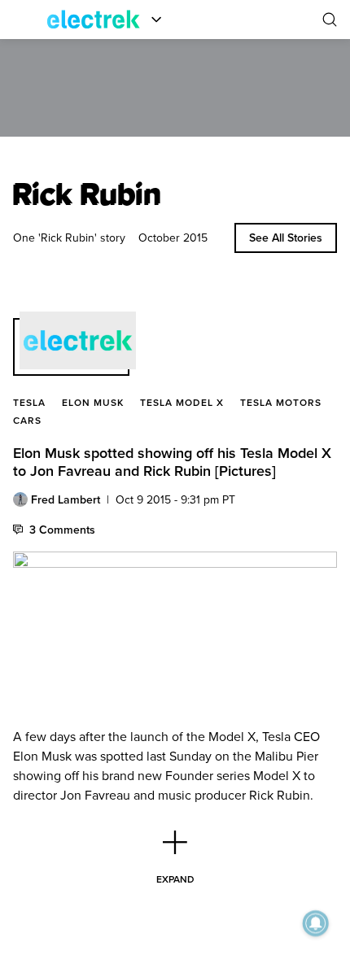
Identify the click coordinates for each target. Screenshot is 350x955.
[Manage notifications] (316, 923)
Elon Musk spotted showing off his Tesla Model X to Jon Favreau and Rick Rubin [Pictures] (172, 462)
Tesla (29, 402)
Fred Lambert (65, 499)
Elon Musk (93, 402)
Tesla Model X (182, 402)
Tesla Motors (281, 402)
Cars (27, 420)
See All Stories (285, 237)
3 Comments (62, 529)
